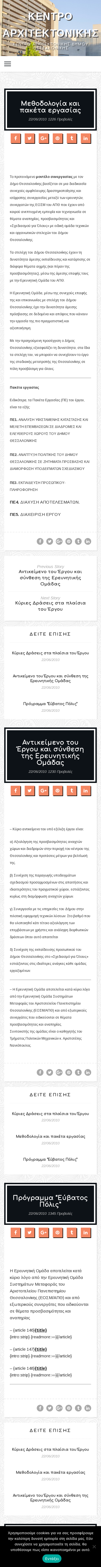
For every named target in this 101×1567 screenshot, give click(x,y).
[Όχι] (94, 1546)
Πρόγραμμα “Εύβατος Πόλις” (50, 704)
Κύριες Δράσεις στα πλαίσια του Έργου (50, 653)
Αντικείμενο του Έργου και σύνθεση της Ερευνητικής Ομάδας (50, 578)
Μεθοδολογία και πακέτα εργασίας (50, 1137)
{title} (41, 1330)
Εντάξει (52, 1558)
